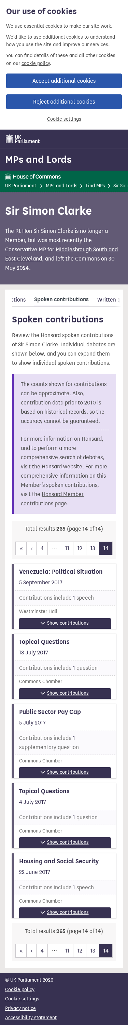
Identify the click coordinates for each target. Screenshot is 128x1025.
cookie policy (36, 63)
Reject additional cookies (64, 101)
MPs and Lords (38, 159)
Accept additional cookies (64, 81)
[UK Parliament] (23, 138)
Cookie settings (64, 119)
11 (67, 548)
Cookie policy (19, 990)
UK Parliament (20, 186)
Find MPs (95, 186)
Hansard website (62, 466)
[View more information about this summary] (64, 596)
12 (79, 548)
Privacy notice (20, 1008)
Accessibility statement (31, 1018)
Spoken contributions (61, 299)
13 (92, 548)
